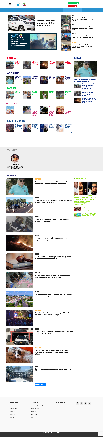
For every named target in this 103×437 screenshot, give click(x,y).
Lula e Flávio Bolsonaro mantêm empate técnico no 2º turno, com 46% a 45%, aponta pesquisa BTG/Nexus (35, 129)
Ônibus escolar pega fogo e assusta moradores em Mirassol (53, 370)
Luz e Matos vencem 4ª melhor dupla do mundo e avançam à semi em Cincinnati (35, 95)
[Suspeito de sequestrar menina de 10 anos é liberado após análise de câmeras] (19, 336)
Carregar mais (39, 384)
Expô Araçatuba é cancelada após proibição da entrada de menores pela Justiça (52, 80)
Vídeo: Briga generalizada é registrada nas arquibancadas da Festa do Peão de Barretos (18, 128)
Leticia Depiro (15, 164)
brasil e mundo (16, 121)
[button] (93, 3)
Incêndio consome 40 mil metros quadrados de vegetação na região (52, 65)
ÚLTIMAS (11, 176)
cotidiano (13, 73)
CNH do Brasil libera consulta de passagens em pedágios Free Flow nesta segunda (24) (68, 128)
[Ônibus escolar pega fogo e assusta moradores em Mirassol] (19, 374)
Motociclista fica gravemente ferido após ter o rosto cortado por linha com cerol (83, 28)
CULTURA (12, 103)
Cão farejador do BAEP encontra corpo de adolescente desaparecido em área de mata (83, 19)
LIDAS (78, 58)
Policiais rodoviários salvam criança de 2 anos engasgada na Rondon (35, 65)
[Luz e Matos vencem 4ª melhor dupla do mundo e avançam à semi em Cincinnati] (27, 95)
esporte (11, 88)
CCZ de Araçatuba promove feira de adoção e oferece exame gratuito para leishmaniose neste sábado (52, 352)
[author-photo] (15, 158)
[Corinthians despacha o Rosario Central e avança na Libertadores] (44, 95)
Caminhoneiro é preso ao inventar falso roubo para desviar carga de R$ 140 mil (83, 36)
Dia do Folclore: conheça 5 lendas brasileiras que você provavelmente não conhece (52, 111)
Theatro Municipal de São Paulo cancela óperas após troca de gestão (68, 110)
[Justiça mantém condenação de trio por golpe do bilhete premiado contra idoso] (60, 65)
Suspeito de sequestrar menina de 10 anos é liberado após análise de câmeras (54, 332)
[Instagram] (81, 403)
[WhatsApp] (85, 403)
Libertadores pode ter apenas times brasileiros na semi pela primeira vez (68, 94)
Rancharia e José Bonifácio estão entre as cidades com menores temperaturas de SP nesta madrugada (54, 295)
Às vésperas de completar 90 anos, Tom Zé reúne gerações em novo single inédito (89, 209)
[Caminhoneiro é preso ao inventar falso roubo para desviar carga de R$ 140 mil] (66, 37)
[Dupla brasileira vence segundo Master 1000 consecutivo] (10, 95)
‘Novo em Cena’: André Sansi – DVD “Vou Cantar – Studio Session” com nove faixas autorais (89, 215)
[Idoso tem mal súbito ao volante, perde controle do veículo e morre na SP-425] (10, 65)
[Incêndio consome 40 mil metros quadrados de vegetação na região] (44, 65)
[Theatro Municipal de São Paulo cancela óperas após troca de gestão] (60, 110)
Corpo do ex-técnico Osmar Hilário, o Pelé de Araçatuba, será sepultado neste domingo (85, 79)
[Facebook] (77, 403)
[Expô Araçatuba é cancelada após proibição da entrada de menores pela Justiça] (44, 80)
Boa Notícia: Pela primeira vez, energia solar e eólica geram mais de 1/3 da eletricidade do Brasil (15, 167)
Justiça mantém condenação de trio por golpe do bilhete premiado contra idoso (68, 65)
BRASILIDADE (82, 179)
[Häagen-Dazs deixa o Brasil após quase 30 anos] (10, 110)
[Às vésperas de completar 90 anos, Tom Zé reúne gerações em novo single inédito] (77, 209)
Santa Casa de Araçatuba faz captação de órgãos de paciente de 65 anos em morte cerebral (83, 46)
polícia (11, 58)
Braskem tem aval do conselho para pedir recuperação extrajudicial (52, 127)
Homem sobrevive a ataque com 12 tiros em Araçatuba (46, 23)
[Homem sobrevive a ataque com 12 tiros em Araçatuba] (21, 23)
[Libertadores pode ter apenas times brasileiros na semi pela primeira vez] (60, 95)
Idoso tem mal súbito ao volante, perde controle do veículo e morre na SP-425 (18, 65)
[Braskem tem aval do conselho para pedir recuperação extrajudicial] (44, 128)
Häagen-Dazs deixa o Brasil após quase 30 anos (18, 108)
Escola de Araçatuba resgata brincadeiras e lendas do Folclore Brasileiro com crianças (35, 111)
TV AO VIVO (71, 6)
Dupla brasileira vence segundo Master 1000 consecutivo (18, 94)
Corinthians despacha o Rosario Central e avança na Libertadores (52, 94)
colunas (12, 150)
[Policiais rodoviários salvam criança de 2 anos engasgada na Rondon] (27, 65)
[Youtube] (89, 403)
